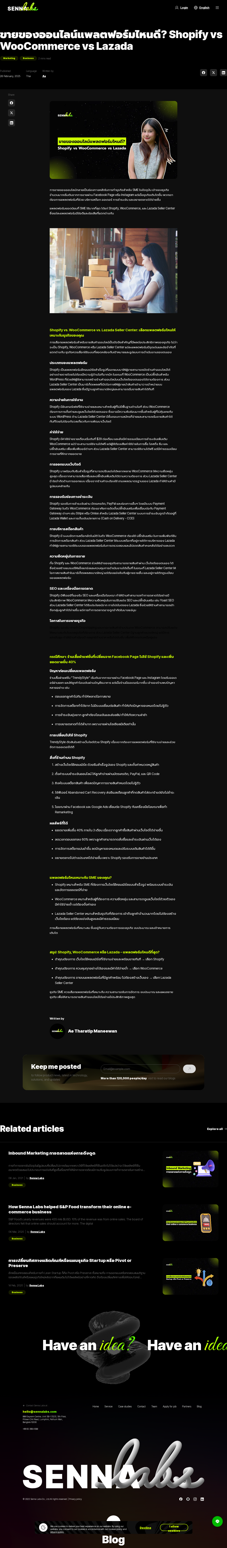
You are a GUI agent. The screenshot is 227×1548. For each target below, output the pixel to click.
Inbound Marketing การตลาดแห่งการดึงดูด (52, 1153)
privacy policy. (57, 1532)
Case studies (125, 1406)
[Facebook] (181, 1499)
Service (108, 1406)
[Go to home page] (23, 8)
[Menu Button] (217, 7)
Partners (186, 1406)
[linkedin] (223, 72)
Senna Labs (36, 1178)
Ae (44, 76)
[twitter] (213, 72)
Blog (199, 1406)
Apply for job (169, 1406)
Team (154, 1406)
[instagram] (195, 1499)
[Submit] (189, 1069)
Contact (141, 1406)
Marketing (9, 58)
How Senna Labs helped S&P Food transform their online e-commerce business (70, 1209)
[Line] (188, 1499)
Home (96, 1406)
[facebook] (203, 72)
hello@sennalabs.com (40, 1411)
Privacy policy (75, 1499)
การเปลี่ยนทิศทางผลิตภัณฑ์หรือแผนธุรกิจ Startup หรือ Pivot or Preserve (70, 1263)
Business (28, 58)
